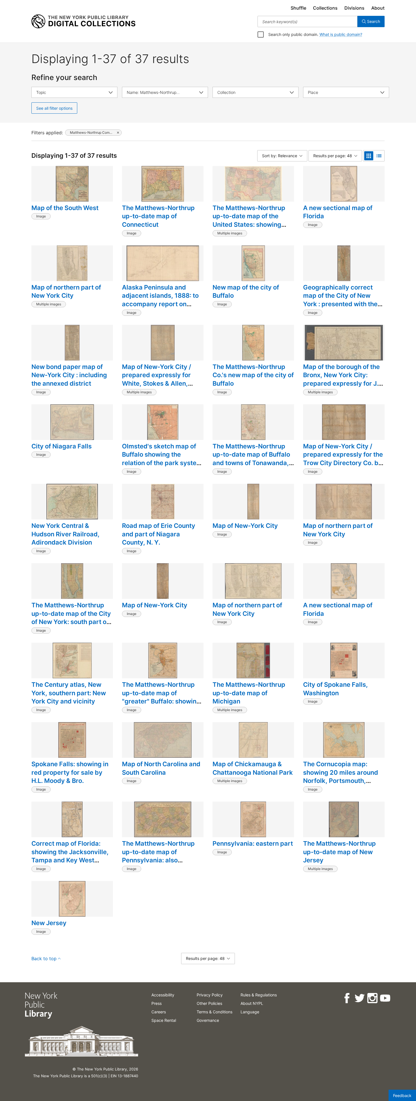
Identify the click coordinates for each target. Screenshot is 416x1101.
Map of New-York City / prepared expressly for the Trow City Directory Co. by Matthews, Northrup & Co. (343, 458)
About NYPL (252, 1003)
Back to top (44, 958)
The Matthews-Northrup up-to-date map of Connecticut (158, 216)
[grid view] (368, 155)
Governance (208, 1020)
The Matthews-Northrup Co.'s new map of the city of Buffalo (253, 375)
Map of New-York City (245, 525)
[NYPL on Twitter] (359, 998)
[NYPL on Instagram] (372, 998)
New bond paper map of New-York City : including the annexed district (69, 375)
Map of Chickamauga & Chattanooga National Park (253, 768)
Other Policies (209, 1003)
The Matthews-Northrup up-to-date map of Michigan (249, 693)
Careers (158, 1011)
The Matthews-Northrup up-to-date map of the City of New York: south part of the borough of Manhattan (71, 617)
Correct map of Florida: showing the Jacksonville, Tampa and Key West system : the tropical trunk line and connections (70, 860)
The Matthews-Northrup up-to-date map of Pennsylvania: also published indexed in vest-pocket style (161, 860)
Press (156, 1003)
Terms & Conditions (214, 1011)
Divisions (354, 8)
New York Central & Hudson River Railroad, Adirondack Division (65, 534)
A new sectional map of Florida (337, 212)
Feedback (402, 1095)
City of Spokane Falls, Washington (335, 689)
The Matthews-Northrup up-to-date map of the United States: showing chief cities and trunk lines (252, 220)
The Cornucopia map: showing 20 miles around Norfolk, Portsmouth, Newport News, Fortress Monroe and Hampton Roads (340, 784)
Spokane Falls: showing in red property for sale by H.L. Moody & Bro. (69, 772)
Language (250, 1011)
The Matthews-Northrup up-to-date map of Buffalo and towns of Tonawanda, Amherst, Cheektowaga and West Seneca (251, 462)
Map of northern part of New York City (66, 291)
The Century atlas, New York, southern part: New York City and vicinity (68, 693)
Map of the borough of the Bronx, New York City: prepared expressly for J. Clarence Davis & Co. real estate (341, 383)
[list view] (378, 155)
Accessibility (162, 994)
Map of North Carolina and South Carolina (161, 768)
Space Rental (163, 1020)
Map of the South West (64, 207)
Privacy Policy (210, 994)
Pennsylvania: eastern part (253, 843)
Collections (325, 8)
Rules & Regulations (259, 994)
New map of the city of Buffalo (246, 291)
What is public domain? (340, 34)
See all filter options (54, 108)
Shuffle (298, 8)
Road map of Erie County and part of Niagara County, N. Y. (158, 534)
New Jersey (49, 923)
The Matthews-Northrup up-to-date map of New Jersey (339, 852)
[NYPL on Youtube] (384, 998)
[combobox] (307, 21)
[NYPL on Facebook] (346, 998)
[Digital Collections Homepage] (83, 21)
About (378, 8)
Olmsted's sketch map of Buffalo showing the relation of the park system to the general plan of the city (162, 462)
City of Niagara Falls (61, 446)
